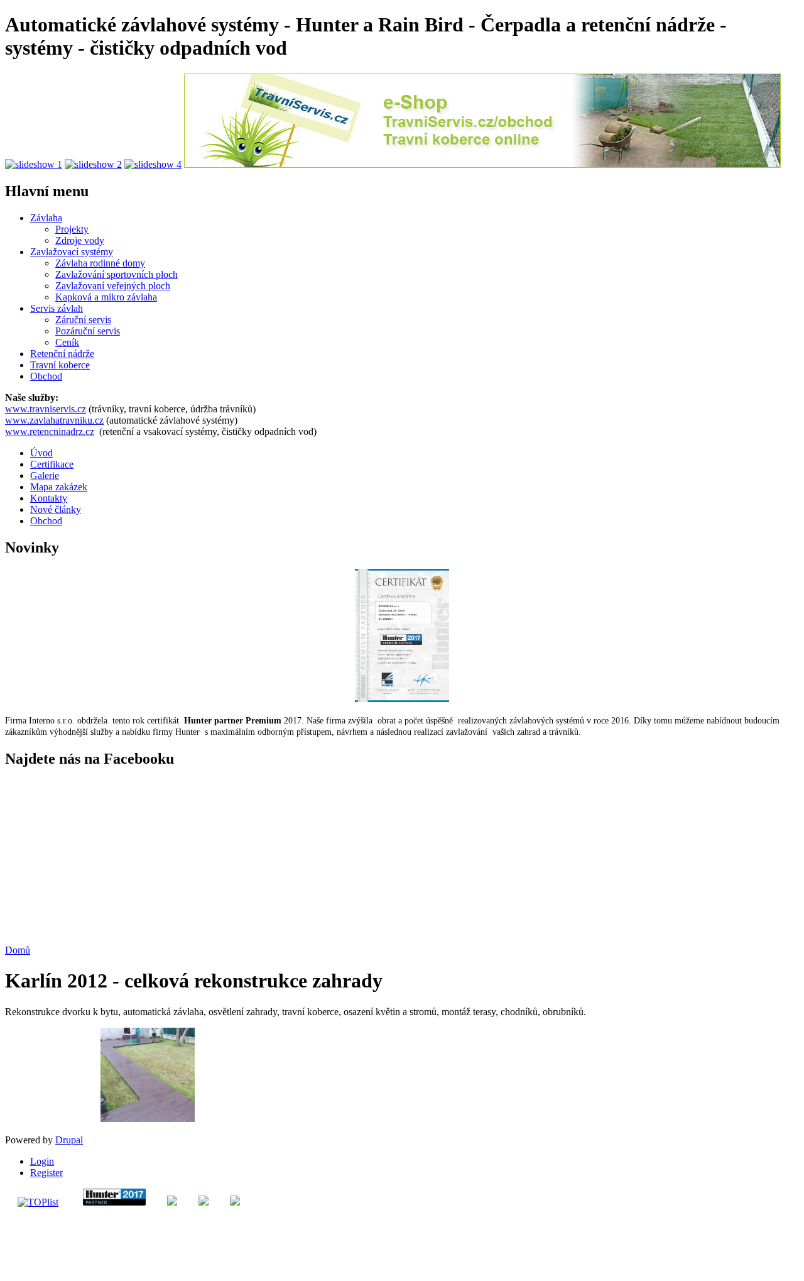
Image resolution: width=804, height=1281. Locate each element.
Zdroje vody (79, 240)
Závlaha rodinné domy (100, 263)
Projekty (72, 229)
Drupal (69, 1140)
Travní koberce (60, 365)
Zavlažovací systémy (71, 251)
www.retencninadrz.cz (49, 431)
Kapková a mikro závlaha (106, 297)
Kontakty (48, 498)
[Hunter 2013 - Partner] (402, 698)
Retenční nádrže (62, 353)
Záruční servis (83, 319)
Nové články (55, 509)
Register (46, 1172)
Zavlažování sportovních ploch (116, 274)
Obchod (46, 376)
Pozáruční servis (87, 331)
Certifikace (51, 464)
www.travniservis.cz (45, 409)
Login (42, 1161)
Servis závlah (56, 308)
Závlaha (46, 217)
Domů (17, 950)
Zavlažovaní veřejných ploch (112, 285)
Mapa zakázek (58, 486)
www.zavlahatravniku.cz (54, 420)
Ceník (67, 342)
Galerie (44, 475)
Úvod (41, 453)
